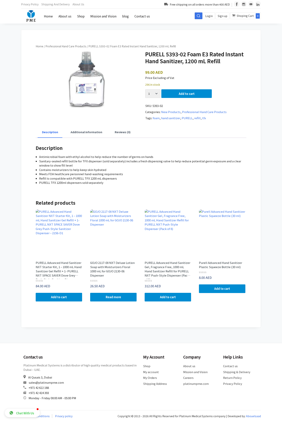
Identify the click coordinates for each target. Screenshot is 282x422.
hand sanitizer (170, 118)
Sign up (222, 16)
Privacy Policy (30, 4)
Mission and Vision (103, 16)
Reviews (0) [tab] (122, 132)
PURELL (187, 118)
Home (48, 16)
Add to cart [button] (59, 297)
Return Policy (232, 378)
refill (197, 118)
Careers (188, 378)
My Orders (150, 378)
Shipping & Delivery (236, 372)
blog (125, 16)
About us (78, 4)
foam (156, 118)
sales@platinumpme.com (46, 382)
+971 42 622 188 (39, 388)
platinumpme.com (196, 384)
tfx (204, 118)
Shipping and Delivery (55, 4)
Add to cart (187, 94)
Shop (81, 16)
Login (209, 16)
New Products (171, 112)
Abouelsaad (253, 416)
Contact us (142, 16)
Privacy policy (64, 416)
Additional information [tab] (86, 132)
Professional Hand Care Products (65, 46)
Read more (113, 297)
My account (151, 372)
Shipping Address (155, 384)
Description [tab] (50, 132)
